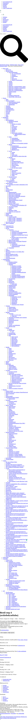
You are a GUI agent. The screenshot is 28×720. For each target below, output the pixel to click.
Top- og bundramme (16, 73)
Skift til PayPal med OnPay (15, 193)
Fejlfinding (11, 207)
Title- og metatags (10, 223)
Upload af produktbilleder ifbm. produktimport (16, 484)
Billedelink (11, 576)
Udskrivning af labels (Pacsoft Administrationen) (18, 246)
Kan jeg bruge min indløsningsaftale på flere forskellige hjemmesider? (16, 548)
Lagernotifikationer (13, 291)
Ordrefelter (8, 107)
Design (4, 98)
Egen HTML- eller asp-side (15, 96)
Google (7, 468)
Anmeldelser (11, 290)
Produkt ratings (12, 287)
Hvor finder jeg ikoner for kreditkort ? (14, 556)
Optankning (11, 373)
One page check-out (10, 222)
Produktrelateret (15, 146)
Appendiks (5, 558)
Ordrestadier (11, 415)
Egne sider (8, 111)
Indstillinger (5, 117)
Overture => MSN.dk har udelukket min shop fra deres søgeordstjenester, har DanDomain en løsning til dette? (17, 507)
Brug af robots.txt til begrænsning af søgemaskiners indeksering (17, 470)
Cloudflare (8, 463)
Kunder (7, 327)
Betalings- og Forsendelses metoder (19, 143)
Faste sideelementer (13, 72)
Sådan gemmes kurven (16, 140)
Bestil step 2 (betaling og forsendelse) (17, 87)
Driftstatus (5, 4)
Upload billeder (12, 366)
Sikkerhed (13, 171)
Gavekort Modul (9, 459)
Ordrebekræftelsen (15, 382)
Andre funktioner (12, 367)
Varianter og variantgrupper (15, 427)
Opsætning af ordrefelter (17, 233)
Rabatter (8, 312)
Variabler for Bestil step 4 (14, 582)
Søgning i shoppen (13, 570)
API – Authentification (14, 604)
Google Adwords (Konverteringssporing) (18, 473)
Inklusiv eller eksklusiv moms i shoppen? (15, 493)
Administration (6, 259)
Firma (7, 118)
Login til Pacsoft (15, 231)
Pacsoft (7, 228)
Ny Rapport (11, 402)
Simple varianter (12, 308)
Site (6, 187)
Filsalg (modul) (9, 396)
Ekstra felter (14, 284)
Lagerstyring (14, 126)
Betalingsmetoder (13, 192)
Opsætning (11, 229)
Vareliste (10, 82)
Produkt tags (14, 298)
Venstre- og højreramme (16, 80)
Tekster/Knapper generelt (14, 102)
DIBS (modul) (12, 201)
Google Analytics (13, 476)
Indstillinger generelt (13, 121)
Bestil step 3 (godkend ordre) (15, 89)
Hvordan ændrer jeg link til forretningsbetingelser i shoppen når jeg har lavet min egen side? (17, 503)
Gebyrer (7, 361)
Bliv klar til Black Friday (11, 462)
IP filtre (7, 214)
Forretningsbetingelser (5, 713)
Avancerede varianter (13, 309)
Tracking (13, 178)
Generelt (10, 449)
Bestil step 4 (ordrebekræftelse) (16, 90)
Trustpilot (8, 482)
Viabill (13, 175)
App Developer (9, 592)
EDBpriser (11, 435)
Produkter (11, 122)
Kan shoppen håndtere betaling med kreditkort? (16, 549)
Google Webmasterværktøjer (15, 472)
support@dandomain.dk (5, 657)
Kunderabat (11, 318)
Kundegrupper (12, 333)
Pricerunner (11, 441)
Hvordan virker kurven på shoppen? (14, 464)
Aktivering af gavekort (16, 379)
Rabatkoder (11, 321)
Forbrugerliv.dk (12, 444)
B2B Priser (14, 343)
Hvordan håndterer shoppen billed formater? (16, 555)
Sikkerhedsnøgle (12, 198)
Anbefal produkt (12, 91)
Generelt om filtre (13, 216)
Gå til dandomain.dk (7, 1)
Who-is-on (11, 360)
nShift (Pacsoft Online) (14, 240)
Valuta (7, 188)
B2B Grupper (14, 340)
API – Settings (12, 601)
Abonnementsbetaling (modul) (15, 200)
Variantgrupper (12, 307)
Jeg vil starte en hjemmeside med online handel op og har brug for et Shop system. (16, 518)
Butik (12, 153)
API (4, 591)
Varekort (10, 84)
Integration (8, 186)
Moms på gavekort (15, 376)
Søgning (13, 130)
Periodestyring (12, 278)
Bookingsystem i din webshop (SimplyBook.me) (17, 392)
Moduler (10, 157)
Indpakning (8, 490)
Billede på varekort (13, 369)
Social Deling (14, 170)
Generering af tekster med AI (18, 277)
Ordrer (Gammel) (10, 227)
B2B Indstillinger (15, 345)
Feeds (12, 179)
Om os (4, 696)
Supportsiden (6, 692)
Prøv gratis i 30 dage (22, 639)
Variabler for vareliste (13, 583)
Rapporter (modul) (13, 401)
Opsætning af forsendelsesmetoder (19, 232)
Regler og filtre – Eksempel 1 (15, 218)
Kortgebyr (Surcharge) (14, 197)
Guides (4, 460)
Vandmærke (14, 148)
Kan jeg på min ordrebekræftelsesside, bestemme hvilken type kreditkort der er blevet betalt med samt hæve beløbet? (17, 526)
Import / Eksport (9, 405)
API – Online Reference (14, 605)
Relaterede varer (12, 425)
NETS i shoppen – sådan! (11, 486)
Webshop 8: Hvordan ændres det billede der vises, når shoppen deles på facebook (16, 495)
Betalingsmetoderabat (13, 320)
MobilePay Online (13, 210)
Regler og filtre (9, 215)
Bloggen (5, 690)
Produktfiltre (11, 295)
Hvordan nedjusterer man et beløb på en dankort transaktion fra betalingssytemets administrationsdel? (17, 537)
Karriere (5, 699)
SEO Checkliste (12, 475)
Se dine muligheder (21, 651)
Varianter (8, 305)
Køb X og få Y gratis (16, 315)
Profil (10, 94)
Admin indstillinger (10, 180)
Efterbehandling (12, 242)
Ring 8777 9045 (3, 655)
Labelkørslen (14, 244)
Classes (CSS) (9, 560)
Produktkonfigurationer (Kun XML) (17, 423)
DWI (7, 395)
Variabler (8, 579)
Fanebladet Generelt (16, 268)
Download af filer (13, 358)
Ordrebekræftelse (15, 139)
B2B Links (14, 338)
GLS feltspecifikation (13, 588)
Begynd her (8, 69)
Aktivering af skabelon (14, 453)
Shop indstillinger (10, 120)
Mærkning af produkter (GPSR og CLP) (15, 465)
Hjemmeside (6, 19)
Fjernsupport (6, 3)
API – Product (12, 597)
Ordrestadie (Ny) (9, 226)
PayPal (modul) (12, 202)
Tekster (10, 387)
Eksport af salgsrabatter (14, 429)
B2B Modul (8, 458)
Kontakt (5, 5)
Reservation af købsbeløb (14, 195)
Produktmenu (14, 76)
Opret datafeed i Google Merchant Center (18, 481)
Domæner (5, 21)
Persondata (13, 713)
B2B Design (14, 339)
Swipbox (8, 256)
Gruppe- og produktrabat (14, 325)
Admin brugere (9, 183)
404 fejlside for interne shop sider (19, 156)
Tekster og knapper (10, 100)
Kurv (12, 77)
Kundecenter (11, 330)
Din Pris (10, 442)
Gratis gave (14, 316)
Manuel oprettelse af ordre (12, 254)
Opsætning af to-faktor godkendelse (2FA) (18, 184)
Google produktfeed (13, 294)
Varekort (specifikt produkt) (15, 564)
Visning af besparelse (16, 173)
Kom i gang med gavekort (14, 374)
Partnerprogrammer (10, 432)
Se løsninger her (21, 645)
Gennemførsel (14, 138)
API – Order (11, 594)
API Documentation (10, 593)
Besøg (10, 348)
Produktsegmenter (13, 285)
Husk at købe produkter (16, 133)
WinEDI (8, 250)
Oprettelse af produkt (16, 265)
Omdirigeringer (12, 286)
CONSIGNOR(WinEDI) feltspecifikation (18, 589)
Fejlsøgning (11, 247)
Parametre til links (13, 578)
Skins (7, 99)
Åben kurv (8, 607)
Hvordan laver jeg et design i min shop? (15, 553)
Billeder (10, 144)
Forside (10, 81)
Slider (7, 116)
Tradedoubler (12, 437)
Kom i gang (5, 68)
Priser (12, 125)
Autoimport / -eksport (13, 428)
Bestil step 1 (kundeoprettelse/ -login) (17, 86)
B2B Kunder (14, 342)
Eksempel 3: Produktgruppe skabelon (17, 456)
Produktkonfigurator (16, 161)
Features (10, 169)
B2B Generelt (14, 336)
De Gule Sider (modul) (16, 167)
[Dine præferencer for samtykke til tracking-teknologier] (26, 540)
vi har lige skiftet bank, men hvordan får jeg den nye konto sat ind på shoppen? (16, 540)
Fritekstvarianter (12, 311)
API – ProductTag (13, 600)
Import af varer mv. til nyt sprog (16, 431)
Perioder (10, 416)
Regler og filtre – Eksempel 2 (15, 219)
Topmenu (13, 75)
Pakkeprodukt (12, 398)
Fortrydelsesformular (10, 258)
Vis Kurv (8, 112)
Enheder (10, 280)
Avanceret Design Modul (11, 447)
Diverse (13, 131)
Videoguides (6, 557)
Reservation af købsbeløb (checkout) (17, 196)
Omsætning (11, 351)
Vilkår (10, 93)
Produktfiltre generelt (16, 296)
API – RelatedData (13, 602)
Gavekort (13, 166)
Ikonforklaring (9, 584)
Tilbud (7, 362)
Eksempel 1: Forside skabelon (15, 454)
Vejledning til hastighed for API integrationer (16, 606)
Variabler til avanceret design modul (17, 580)
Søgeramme (14, 78)
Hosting (4, 22)
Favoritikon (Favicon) (11, 487)
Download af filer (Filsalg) (17, 162)
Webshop (5, 17)
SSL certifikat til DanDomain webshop (14, 467)
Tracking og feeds (13, 176)
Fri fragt (10, 324)
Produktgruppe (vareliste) (14, 562)
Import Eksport (12, 406)
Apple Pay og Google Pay (15, 211)
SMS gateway (14, 164)
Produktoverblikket (13, 262)
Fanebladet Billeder (15, 275)
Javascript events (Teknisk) (17, 304)
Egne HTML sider (13, 566)
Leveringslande (9, 189)
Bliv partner (5, 698)
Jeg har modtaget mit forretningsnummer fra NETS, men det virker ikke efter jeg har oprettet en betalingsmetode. (16, 533)
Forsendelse (8, 213)
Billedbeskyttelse (15, 149)
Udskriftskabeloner (10, 109)
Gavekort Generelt (13, 371)
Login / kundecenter (7, 8)
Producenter (11, 281)
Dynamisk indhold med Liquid (13, 609)
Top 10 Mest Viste (13, 573)
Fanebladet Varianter (16, 271)
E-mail (4, 18)
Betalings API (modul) (14, 204)
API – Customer (12, 596)
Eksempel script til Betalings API (18, 205)
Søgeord (10, 356)
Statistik (7, 347)
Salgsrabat (11, 313)
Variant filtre (14, 300)
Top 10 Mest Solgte (13, 574)
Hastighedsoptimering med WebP (19, 147)
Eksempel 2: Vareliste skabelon (16, 455)
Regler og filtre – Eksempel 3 (15, 220)
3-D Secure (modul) (13, 206)
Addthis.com (9, 499)
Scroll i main (14, 155)
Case (12, 331)
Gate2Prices (11, 436)
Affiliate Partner (12, 446)
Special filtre (14, 302)
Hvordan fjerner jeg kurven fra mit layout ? (15, 513)
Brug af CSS (9, 491)
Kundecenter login (7, 679)
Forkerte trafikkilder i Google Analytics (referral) (17, 500)
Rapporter (8, 400)
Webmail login (6, 680)
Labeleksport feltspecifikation (12, 585)
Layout (10, 151)
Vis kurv (10, 85)
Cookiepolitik (21, 713)
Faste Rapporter (12, 404)
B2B (12, 160)
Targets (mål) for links (14, 575)
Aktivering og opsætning (17, 375)
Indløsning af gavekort (16, 380)
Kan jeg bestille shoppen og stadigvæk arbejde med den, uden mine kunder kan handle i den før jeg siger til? (17, 511)
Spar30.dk (11, 445)
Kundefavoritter (12, 334)
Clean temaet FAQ (10, 485)
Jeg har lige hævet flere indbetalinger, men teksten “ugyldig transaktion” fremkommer (15, 545)
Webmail (5, 7)
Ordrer (10, 136)
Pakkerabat (11, 322)
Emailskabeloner (9, 108)
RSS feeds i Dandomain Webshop (13, 489)
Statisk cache (14, 174)
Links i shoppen (9, 561)
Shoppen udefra (9, 71)
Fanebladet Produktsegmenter (18, 276)
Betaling (8, 191)
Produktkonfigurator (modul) (12, 397)
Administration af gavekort (15, 385)
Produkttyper (12, 282)
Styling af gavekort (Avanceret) (16, 388)
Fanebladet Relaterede (16, 269)
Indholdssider (12, 104)
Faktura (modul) (15, 165)
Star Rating (14, 127)
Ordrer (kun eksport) (13, 414)
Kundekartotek (12, 413)
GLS (7, 249)
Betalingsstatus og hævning (12, 255)
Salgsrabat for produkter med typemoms (18, 317)
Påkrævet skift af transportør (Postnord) (17, 241)
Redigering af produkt (16, 267)
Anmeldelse (14, 129)
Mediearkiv (8, 364)
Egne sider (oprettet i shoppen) (15, 565)
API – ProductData (13, 598)
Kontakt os (5, 700)
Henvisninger (12, 357)
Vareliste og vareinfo (16, 124)
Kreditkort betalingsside (14, 95)
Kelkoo (10, 438)
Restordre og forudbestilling (15, 293)
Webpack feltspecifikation (14, 587)
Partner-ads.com (12, 440)
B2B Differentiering (16, 344)
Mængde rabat (12, 326)
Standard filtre (14, 299)
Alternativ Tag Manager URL (15, 477)
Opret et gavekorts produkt (17, 378)
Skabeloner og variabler (14, 451)
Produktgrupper (12, 263)
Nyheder (11, 567)
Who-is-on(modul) (10, 393)
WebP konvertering (13, 182)
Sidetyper (11, 450)
